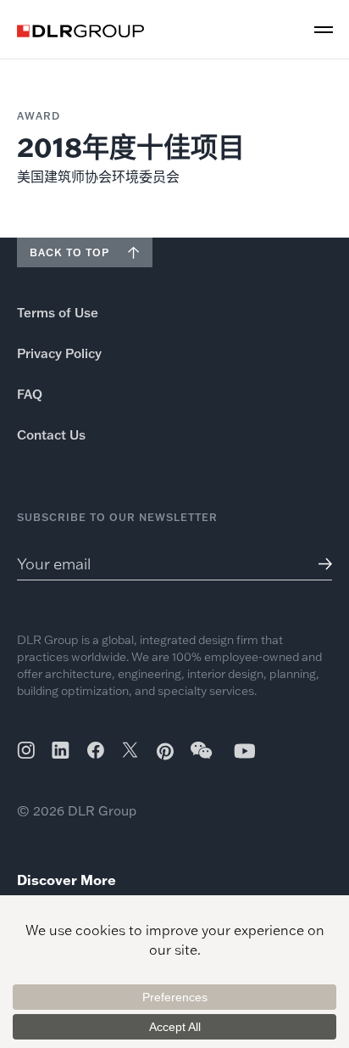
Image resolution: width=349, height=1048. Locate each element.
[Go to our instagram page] (26, 750)
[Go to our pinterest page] (165, 751)
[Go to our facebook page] (95, 750)
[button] (323, 30)
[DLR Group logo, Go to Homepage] (80, 31)
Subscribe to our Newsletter (117, 517)
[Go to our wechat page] (202, 759)
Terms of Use (57, 313)
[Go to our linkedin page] (60, 750)
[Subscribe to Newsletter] (319, 564)
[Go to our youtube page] (245, 750)
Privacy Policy (59, 353)
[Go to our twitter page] (130, 752)
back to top (69, 252)
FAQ (29, 394)
